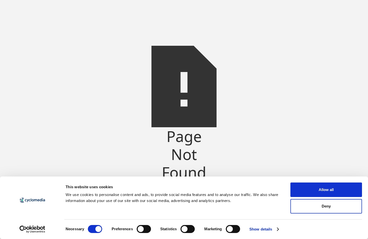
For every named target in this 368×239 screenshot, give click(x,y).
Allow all (326, 190)
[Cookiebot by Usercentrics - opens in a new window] (32, 229)
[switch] (144, 229)
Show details (260, 229)
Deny (326, 206)
